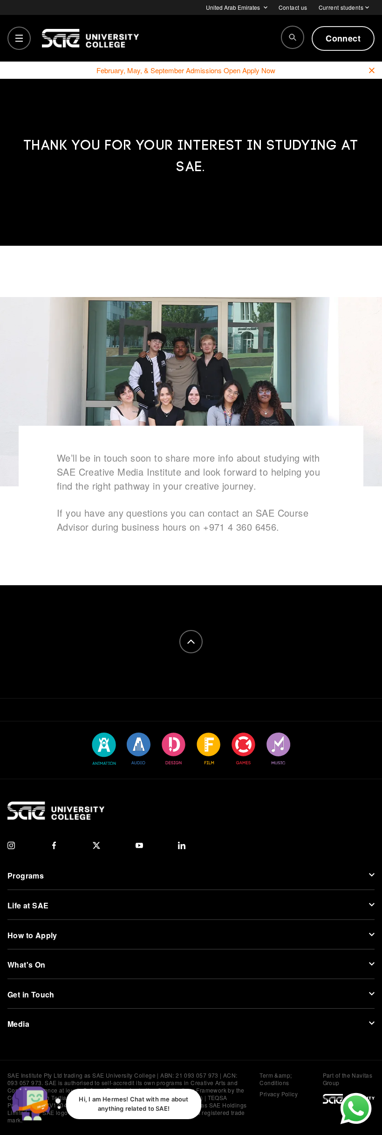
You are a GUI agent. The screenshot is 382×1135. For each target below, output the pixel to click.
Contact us (293, 7)
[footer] (191, 641)
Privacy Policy (278, 1094)
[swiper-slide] (104, 749)
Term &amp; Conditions (275, 1079)
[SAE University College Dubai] (90, 38)
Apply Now (258, 70)
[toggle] (19, 38)
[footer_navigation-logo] (55, 811)
